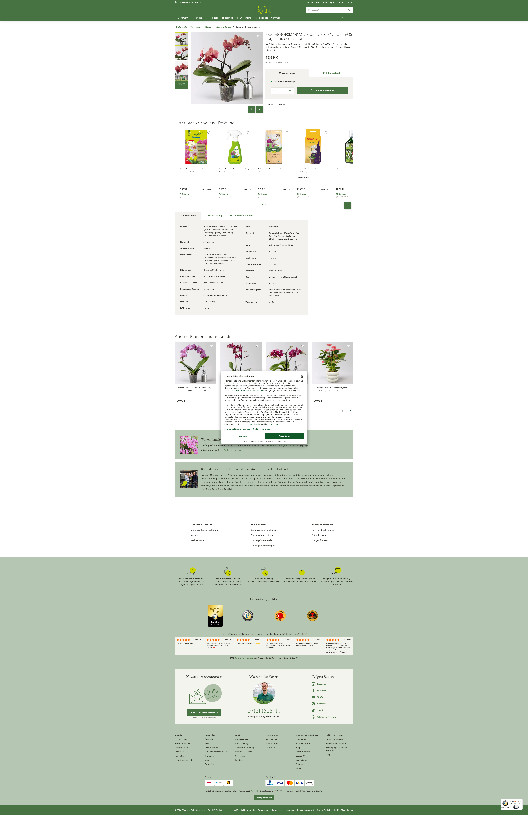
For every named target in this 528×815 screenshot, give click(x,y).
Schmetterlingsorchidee (282, 445)
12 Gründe (209, 756)
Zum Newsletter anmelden (204, 712)
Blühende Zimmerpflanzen (264, 529)
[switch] (516, 807)
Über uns (209, 739)
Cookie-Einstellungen (343, 810)
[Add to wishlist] (211, 346)
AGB (236, 810)
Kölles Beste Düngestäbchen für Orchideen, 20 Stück (194, 170)
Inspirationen (301, 760)
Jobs (341, 2)
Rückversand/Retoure (336, 743)
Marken (299, 768)
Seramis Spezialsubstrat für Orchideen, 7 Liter (309, 170)
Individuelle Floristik (244, 751)
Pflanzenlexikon (303, 743)
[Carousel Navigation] (255, 109)
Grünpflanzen (319, 535)
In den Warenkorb (325, 90)
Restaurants (180, 751)
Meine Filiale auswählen (187, 2)
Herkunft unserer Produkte (216, 751)
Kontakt (349, 2)
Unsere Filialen (181, 747)
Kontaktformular (182, 739)
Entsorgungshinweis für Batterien (336, 749)
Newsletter (179, 756)
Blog (298, 747)
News (207, 743)
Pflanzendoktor (303, 751)
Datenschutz (264, 810)
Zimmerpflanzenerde (261, 540)
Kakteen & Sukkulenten (323, 529)
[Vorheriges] (251, 109)
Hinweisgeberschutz (184, 760)
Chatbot (299, 764)
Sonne (194, 535)
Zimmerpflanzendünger (263, 545)
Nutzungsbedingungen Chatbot (299, 810)
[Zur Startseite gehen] (264, 9)
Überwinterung (241, 743)
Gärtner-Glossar (303, 756)
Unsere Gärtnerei (212, 747)
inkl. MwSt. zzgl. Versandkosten (277, 62)
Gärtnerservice (312, 2)
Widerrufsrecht (248, 810)
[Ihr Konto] (342, 18)
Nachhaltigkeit (329, 2)
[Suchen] (349, 10)
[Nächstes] (259, 109)
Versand (254, 791)
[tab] (331, 73)
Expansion (209, 764)
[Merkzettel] (348, 18)
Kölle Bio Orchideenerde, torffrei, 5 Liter (273, 170)
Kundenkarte (241, 760)
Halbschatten (198, 540)
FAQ (328, 755)
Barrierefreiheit (324, 810)
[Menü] (520, 800)
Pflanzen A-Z (301, 739)
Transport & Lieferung (244, 747)
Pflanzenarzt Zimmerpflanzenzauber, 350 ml (349, 170)
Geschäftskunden (182, 743)
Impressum (277, 810)
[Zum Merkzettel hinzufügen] (257, 36)
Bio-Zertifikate (271, 743)
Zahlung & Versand (334, 739)
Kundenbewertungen (244, 658)
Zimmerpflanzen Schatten (204, 529)
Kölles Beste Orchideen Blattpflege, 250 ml (234, 170)
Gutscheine (240, 756)
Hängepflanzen (320, 540)
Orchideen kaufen (232, 450)
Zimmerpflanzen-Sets (262, 535)
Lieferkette (270, 747)
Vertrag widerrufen (264, 797)
